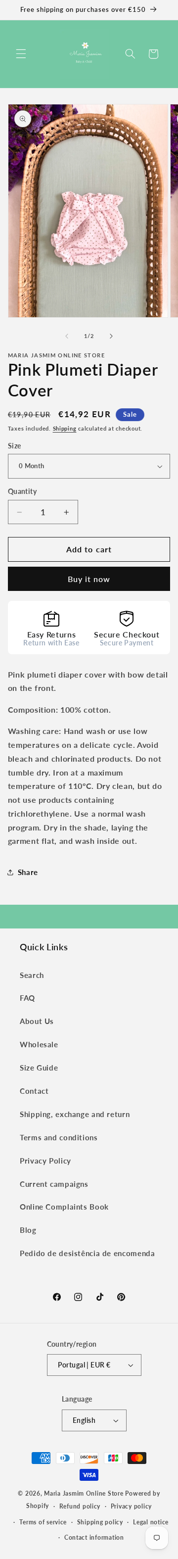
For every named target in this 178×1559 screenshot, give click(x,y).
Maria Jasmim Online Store (83, 1493)
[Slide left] (67, 336)
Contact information (94, 1537)
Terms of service (43, 1522)
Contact (34, 1090)
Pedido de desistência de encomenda (87, 1253)
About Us (37, 1021)
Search (32, 975)
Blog (28, 1229)
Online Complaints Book (64, 1206)
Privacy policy (131, 1506)
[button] (20, 54)
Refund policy (80, 1506)
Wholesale (39, 1044)
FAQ (27, 997)
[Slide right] (111, 336)
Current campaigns (54, 1183)
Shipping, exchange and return (75, 1114)
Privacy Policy (45, 1160)
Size (14, 446)
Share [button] (28, 872)
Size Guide (39, 1067)
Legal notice (151, 1522)
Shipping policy (100, 1522)
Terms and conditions (59, 1137)
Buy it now (89, 579)
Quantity (22, 491)
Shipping (65, 429)
